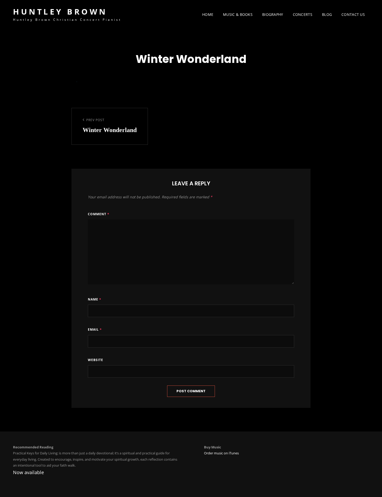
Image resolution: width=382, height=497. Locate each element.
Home (207, 14)
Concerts (302, 14)
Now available (28, 472)
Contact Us (353, 14)
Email (95, 329)
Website (95, 360)
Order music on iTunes (221, 453)
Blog (327, 14)
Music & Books (238, 14)
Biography (272, 14)
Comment (98, 214)
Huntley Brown (60, 11)
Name (94, 299)
